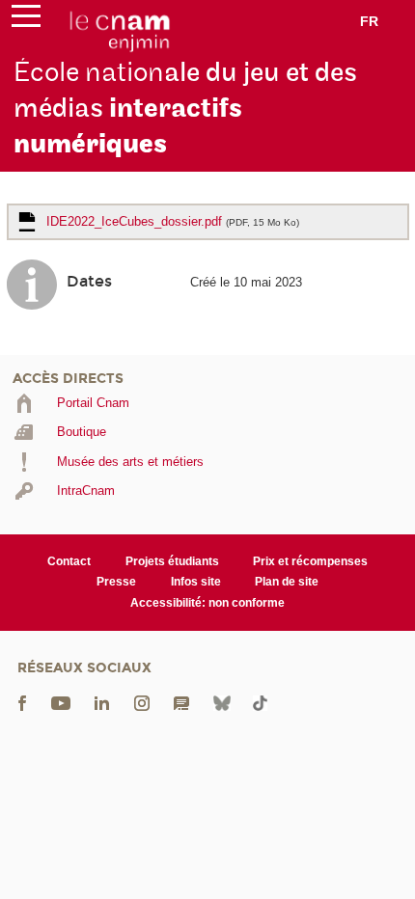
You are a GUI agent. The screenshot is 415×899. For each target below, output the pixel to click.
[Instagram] (142, 702)
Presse (116, 581)
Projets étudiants (172, 561)
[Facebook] (22, 702)
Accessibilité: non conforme (207, 603)
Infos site (196, 581)
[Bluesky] (222, 702)
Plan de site (286, 581)
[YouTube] (60, 702)
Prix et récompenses (310, 561)
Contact (69, 561)
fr (369, 21)
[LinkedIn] (102, 702)
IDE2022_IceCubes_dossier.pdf (172, 221)
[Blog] (181, 702)
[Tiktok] (259, 702)
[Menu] (26, 20)
